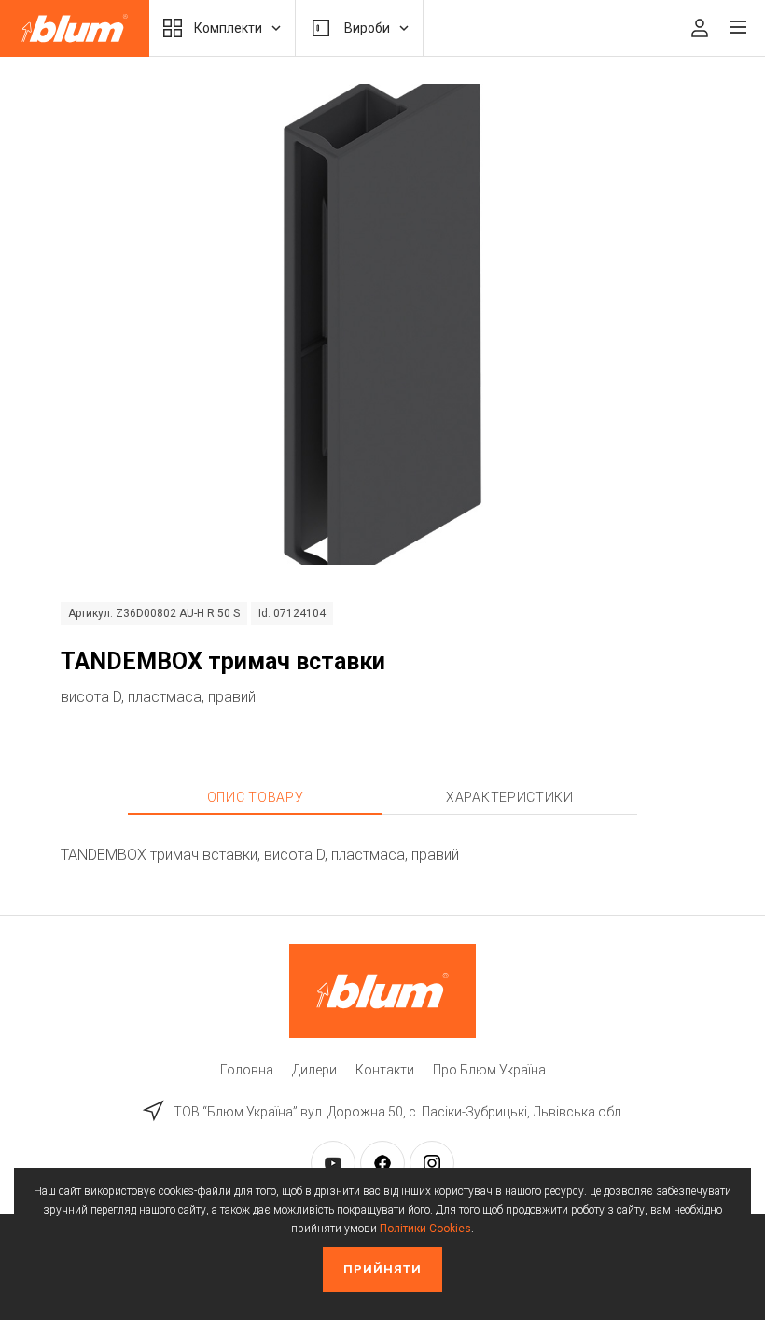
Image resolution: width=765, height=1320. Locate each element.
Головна (246, 1069)
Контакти (384, 1069)
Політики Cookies (425, 1228)
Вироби (367, 28)
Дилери (314, 1069)
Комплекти (228, 28)
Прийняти (382, 1269)
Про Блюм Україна (489, 1069)
